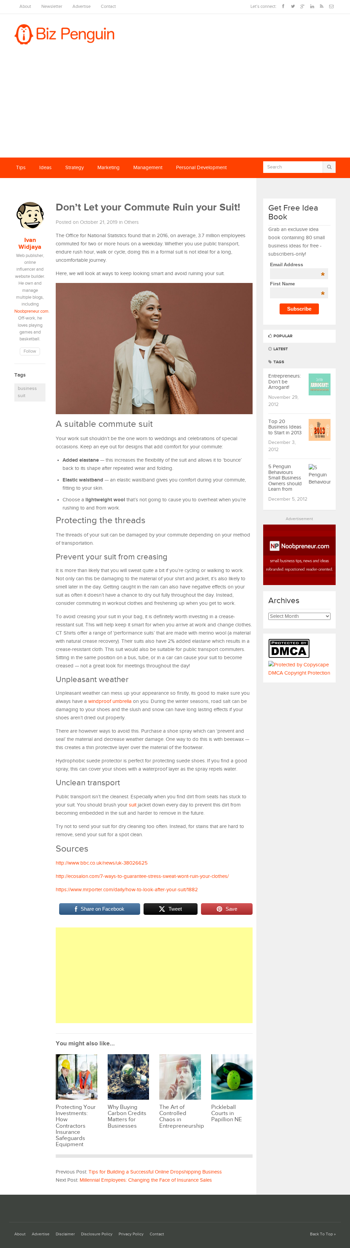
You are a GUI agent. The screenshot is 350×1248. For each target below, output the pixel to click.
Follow (30, 351)
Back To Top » (323, 1234)
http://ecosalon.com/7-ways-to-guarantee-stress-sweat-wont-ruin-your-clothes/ (142, 876)
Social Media (30, 188)
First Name (297, 283)
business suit (27, 392)
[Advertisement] (175, 106)
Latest (280, 349)
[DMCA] (290, 657)
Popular (282, 336)
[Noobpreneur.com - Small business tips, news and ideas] (299, 583)
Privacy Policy (131, 1234)
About (25, 6)
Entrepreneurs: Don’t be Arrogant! (284, 381)
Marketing (108, 168)
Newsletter (51, 6)
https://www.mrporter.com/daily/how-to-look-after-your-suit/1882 (127, 890)
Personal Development (201, 168)
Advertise (81, 6)
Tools (64, 188)
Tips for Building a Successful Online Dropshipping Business (155, 1172)
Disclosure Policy (96, 1234)
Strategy (74, 168)
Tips (21, 168)
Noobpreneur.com (31, 311)
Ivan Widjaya (29, 243)
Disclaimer (65, 1234)
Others (131, 222)
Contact (108, 6)
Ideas (45, 168)
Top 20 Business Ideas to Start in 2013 (284, 427)
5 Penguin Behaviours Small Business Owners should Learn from (285, 478)
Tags (278, 362)
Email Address (297, 264)
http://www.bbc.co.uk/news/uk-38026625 (102, 863)
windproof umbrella (110, 701)
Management (147, 168)
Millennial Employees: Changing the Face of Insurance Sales (146, 1180)
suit (132, 805)
